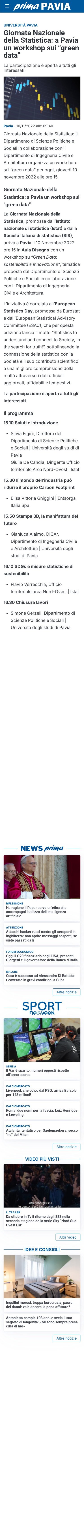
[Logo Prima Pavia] (42, 6)
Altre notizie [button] (66, 992)
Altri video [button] (68, 1237)
